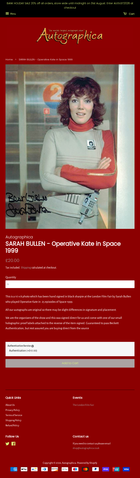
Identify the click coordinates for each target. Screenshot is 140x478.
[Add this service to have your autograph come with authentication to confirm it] (32, 346)
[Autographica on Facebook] (13, 444)
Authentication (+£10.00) (23, 350)
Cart (131, 14)
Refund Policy (12, 425)
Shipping (26, 267)
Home (9, 59)
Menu (13, 13)
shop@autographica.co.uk (86, 448)
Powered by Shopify (87, 463)
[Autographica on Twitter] (7, 444)
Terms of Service (13, 415)
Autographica (69, 463)
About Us (10, 405)
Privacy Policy (12, 410)
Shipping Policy (13, 420)
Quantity (10, 277)
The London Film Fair (83, 405)
